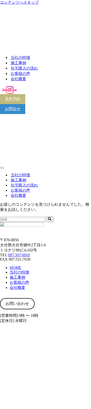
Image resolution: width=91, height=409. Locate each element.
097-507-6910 (19, 255)
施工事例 (18, 63)
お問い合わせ (17, 304)
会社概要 (18, 79)
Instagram (9, 89)
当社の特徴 (20, 57)
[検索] (49, 219)
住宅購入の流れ (24, 68)
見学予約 (12, 99)
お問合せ (12, 109)
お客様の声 (20, 73)
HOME (15, 268)
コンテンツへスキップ (19, 2)
